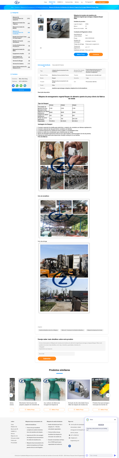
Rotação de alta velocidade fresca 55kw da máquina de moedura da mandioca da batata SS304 (71, 404)
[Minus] (115, 420)
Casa (12, 424)
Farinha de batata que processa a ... (21, 46)
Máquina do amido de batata (21, 27)
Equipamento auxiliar (21, 53)
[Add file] (87, 455)
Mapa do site (14, 436)
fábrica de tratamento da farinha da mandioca (72, 330)
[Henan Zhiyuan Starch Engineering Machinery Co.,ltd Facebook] (69, 446)
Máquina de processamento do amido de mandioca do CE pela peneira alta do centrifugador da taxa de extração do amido (35, 445)
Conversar (21, 90)
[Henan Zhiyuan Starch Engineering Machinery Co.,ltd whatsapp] (17, 85)
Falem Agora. (102, 2)
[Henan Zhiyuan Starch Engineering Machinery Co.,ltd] (17, 2)
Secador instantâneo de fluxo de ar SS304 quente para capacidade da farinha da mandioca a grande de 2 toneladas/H (56, 442)
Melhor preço (81, 54)
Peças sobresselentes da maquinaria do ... (21, 67)
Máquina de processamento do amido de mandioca (34, 423)
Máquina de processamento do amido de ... (21, 18)
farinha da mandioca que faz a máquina (48, 330)
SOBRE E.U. (14, 431)
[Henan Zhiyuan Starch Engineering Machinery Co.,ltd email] (13, 85)
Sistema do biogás (21, 60)
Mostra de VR (14, 429)
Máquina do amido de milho (21, 50)
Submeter (47, 359)
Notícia (13, 433)
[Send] (115, 455)
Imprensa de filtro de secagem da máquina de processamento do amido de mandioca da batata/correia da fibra (35, 438)
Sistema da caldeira (21, 63)
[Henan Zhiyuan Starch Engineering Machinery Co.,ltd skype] (25, 85)
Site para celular (15, 438)
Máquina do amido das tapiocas (21, 23)
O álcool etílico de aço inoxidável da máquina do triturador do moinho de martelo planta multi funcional (56, 435)
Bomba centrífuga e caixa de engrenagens (21, 37)
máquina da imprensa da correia (94, 330)
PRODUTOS (14, 426)
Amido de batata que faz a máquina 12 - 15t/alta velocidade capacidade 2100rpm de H (55, 427)
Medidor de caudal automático (21, 41)
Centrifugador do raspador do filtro (21, 57)
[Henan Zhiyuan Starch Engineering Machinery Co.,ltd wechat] (21, 85)
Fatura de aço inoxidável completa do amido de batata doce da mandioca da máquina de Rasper (35, 430)
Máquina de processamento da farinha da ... (21, 32)
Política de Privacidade (14, 441)
